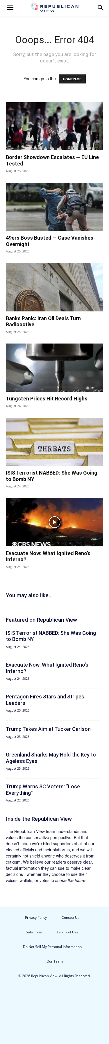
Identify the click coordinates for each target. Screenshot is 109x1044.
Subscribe (34, 932)
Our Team (55, 961)
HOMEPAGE (72, 79)
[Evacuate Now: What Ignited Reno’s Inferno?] (54, 522)
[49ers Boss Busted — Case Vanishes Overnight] (54, 207)
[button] (10, 8)
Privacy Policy (36, 917)
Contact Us (70, 917)
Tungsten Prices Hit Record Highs (46, 398)
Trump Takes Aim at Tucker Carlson (48, 729)
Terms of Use (67, 932)
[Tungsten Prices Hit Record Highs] (54, 368)
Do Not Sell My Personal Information (52, 946)
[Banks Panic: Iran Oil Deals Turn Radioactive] (54, 287)
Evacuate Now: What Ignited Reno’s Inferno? (47, 668)
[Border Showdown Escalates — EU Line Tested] (54, 126)
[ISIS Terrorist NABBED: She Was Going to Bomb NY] (54, 442)
